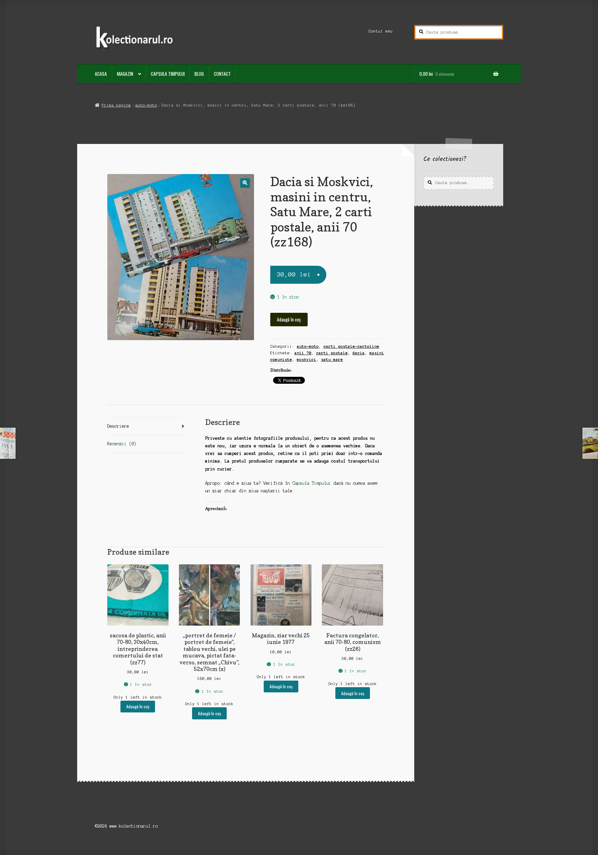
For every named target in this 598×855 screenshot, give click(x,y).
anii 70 (303, 353)
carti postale (332, 353)
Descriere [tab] (118, 426)
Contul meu (381, 31)
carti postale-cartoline (351, 346)
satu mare (332, 359)
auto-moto (146, 105)
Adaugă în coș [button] (137, 706)
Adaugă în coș (289, 319)
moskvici (306, 359)
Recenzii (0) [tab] (121, 444)
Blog (199, 73)
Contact (222, 73)
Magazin (125, 73)
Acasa (101, 73)
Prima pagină (116, 105)
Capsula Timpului (168, 73)
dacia (359, 353)
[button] (245, 183)
